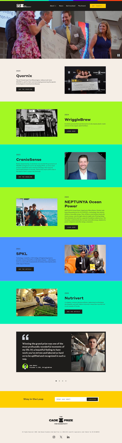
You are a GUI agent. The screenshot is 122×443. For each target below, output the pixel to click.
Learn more (71, 131)
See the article (25, 269)
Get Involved (70, 6)
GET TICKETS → (97, 6)
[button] (53, 5)
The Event (82, 6)
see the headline (25, 89)
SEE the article (73, 311)
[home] (25, 6)
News (61, 6)
